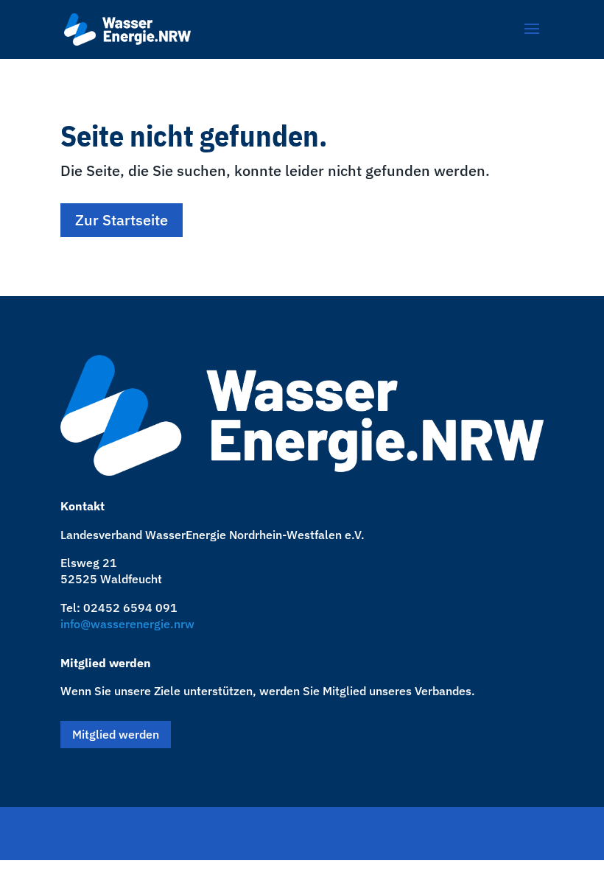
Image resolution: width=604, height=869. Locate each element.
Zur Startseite (121, 220)
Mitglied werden (115, 734)
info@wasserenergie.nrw (127, 623)
